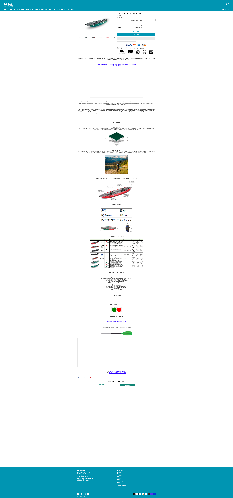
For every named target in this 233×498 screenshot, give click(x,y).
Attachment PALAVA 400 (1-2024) (117, 372)
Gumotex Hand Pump (138, 25)
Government (119, 475)
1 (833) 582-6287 (226, 7)
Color (118, 25)
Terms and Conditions (121, 485)
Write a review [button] (127, 385)
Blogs (118, 482)
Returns (118, 479)
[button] (136, 38)
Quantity (151, 25)
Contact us (119, 484)
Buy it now (136, 34)
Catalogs (119, 476)
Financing (119, 473)
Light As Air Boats (82, 496)
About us (119, 472)
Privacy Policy (120, 481)
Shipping (119, 478)
